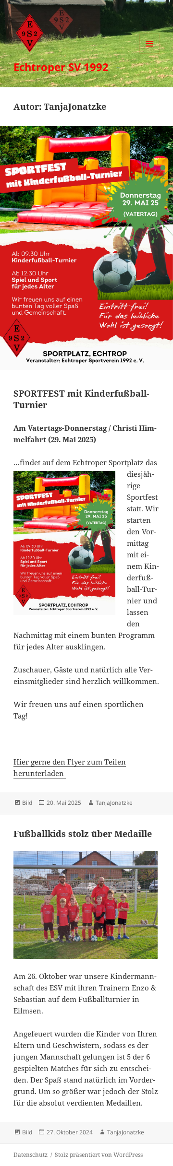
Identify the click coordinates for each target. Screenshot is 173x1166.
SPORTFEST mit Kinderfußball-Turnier (81, 399)
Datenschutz (30, 1155)
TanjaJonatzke (114, 803)
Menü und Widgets (150, 53)
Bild (27, 803)
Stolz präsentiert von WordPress (99, 1155)
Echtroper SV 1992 (61, 66)
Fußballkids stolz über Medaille (82, 833)
